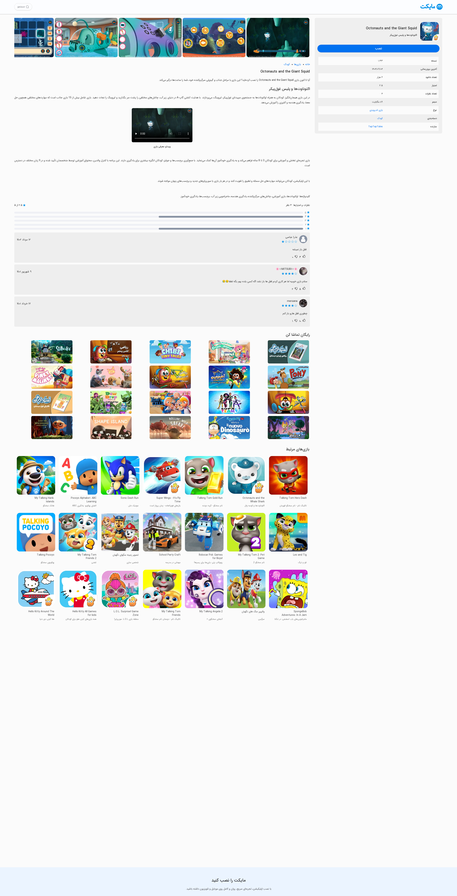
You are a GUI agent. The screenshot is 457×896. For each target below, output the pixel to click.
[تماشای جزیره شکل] (111, 428)
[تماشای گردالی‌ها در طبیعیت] (170, 428)
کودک (380, 118)
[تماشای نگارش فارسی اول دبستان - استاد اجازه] (51, 403)
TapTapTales (375, 126)
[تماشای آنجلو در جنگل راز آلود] (51, 428)
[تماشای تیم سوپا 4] (229, 403)
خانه (307, 64)
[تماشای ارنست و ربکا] (229, 352)
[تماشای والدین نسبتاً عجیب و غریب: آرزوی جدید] (229, 378)
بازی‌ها (297, 64)
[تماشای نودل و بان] (111, 378)
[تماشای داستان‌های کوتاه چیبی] (170, 352)
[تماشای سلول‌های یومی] (170, 403)
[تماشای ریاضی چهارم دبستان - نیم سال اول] (170, 378)
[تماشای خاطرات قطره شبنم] (111, 403)
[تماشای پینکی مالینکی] (51, 378)
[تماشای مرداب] (51, 352)
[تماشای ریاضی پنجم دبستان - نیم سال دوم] (111, 352)
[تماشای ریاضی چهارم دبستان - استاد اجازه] (288, 352)
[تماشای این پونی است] (288, 378)
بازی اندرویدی (376, 110)
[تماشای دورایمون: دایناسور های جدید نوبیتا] (229, 428)
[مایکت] (431, 10)
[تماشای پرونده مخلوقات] (288, 428)
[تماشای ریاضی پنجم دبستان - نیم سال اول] (288, 403)
